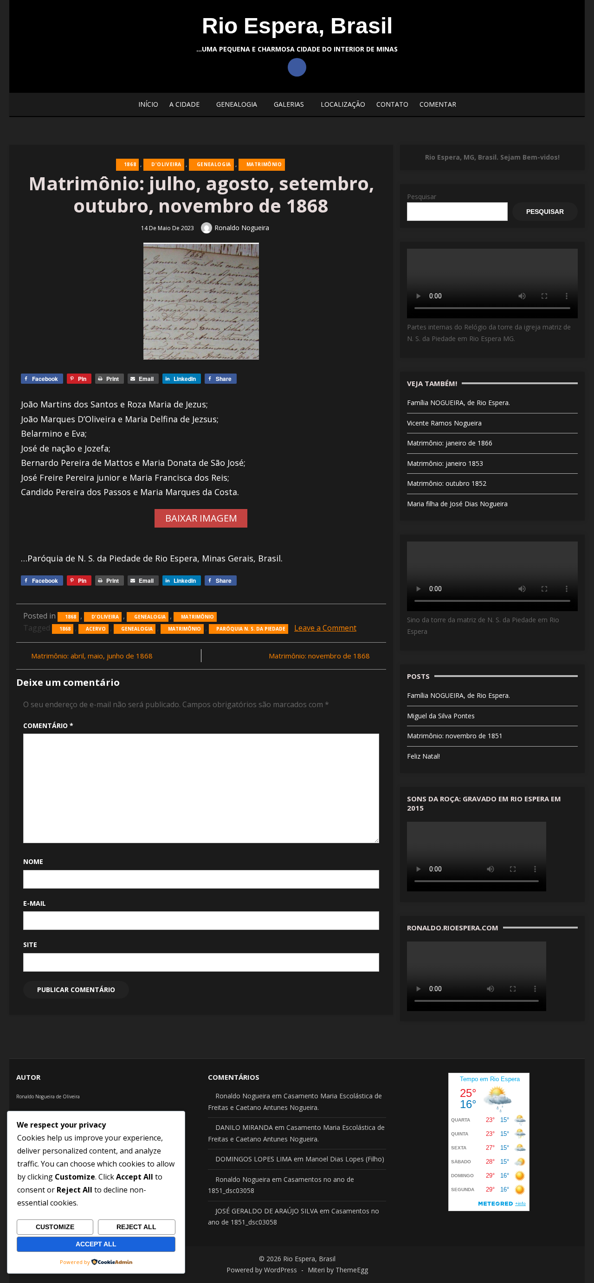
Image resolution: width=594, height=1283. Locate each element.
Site (30, 944)
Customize (55, 1227)
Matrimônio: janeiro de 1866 (449, 442)
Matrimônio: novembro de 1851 (455, 735)
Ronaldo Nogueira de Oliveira (48, 1096)
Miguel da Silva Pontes (441, 715)
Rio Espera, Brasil (297, 25)
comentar (438, 104)
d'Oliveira (166, 164)
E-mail (34, 903)
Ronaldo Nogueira (241, 227)
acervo (96, 628)
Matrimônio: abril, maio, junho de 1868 (92, 655)
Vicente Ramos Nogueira (444, 423)
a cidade (184, 104)
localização (343, 104)
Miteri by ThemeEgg (338, 1269)
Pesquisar (421, 196)
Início (148, 104)
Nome (33, 861)
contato (392, 104)
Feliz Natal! (423, 756)
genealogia (137, 628)
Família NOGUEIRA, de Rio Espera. (458, 402)
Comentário (48, 725)
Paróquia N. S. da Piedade (250, 628)
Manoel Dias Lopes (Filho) (344, 1158)
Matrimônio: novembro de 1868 (319, 655)
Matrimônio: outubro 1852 (446, 483)
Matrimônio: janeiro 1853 (445, 463)
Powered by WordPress (261, 1269)
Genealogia (236, 104)
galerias (289, 104)
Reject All (136, 1227)
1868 (130, 164)
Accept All (96, 1244)
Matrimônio (264, 164)
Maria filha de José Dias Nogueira (457, 503)
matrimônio (184, 628)
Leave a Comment (325, 628)
